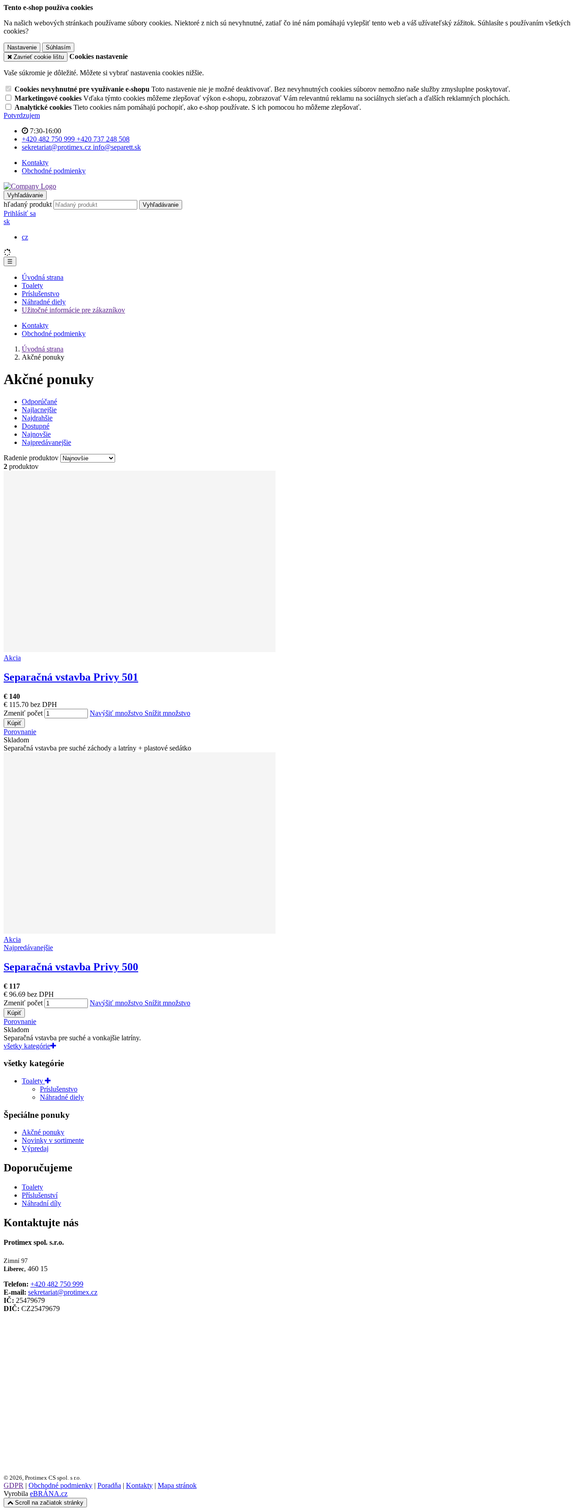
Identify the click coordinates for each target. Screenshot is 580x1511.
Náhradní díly (41, 1203)
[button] (7, 221)
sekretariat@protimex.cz (62, 1292)
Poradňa (109, 1485)
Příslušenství (40, 1195)
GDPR (14, 1485)
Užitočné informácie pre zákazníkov (73, 310)
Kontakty (35, 162)
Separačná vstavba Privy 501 (71, 677)
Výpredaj (35, 1148)
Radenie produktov (32, 458)
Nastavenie (22, 47)
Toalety (32, 285)
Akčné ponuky (43, 1132)
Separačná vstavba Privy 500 (71, 967)
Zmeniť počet (23, 713)
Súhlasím (58, 47)
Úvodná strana (42, 277)
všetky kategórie (27, 1046)
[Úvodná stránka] (30, 186)
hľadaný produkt (28, 204)
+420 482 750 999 (56, 1284)
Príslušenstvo (40, 293)
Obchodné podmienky (54, 171)
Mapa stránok (177, 1485)
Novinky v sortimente (53, 1140)
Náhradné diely (44, 302)
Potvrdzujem (22, 115)
